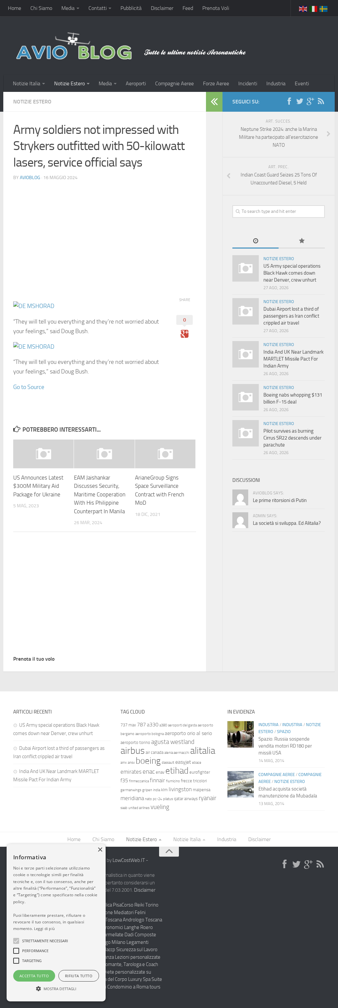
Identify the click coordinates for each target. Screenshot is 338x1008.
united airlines (139, 808)
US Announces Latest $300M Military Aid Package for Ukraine (38, 486)
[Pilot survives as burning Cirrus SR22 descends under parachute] (245, 433)
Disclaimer (162, 8)
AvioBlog (30, 177)
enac (149, 771)
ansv (131, 762)
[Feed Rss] (321, 101)
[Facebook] (289, 101)
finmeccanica (139, 781)
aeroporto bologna (149, 734)
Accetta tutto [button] (34, 975)
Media (68, 8)
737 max (128, 724)
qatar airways (186, 798)
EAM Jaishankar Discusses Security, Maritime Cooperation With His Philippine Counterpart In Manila (99, 494)
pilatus (168, 799)
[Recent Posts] (255, 241)
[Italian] (313, 8)
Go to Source (28, 387)
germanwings (130, 790)
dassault (168, 762)
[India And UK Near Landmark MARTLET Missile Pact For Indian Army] (245, 354)
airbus (132, 750)
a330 (152, 724)
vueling (160, 807)
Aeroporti (136, 83)
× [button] (99, 849)
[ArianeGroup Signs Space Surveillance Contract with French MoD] (165, 454)
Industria (276, 83)
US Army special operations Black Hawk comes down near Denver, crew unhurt (292, 273)
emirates (131, 771)
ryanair (207, 798)
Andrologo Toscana (142, 920)
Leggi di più (44, 928)
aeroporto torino (135, 742)
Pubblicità (131, 8)
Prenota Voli (215, 8)
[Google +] (310, 101)
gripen (147, 790)
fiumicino (173, 781)
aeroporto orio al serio (188, 733)
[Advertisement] (104, 232)
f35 (124, 780)
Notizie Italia (26, 83)
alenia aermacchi (176, 753)
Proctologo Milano (106, 942)
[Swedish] (324, 8)
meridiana (132, 798)
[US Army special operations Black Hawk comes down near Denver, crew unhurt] (245, 268)
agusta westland (172, 742)
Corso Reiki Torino (139, 905)
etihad (176, 770)
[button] (16, 941)
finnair (157, 780)
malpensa (201, 789)
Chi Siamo (41, 8)
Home (14, 8)
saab (123, 808)
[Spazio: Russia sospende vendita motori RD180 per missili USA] (240, 734)
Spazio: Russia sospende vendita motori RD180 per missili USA (285, 746)
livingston (180, 789)
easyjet (183, 762)
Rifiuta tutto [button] (78, 975)
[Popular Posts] (302, 241)
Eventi (302, 83)
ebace (196, 762)
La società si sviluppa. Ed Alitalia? (287, 523)
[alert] (56, 922)
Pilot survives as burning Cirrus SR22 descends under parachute (292, 438)
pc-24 (157, 799)
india (156, 790)
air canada (154, 752)
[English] (303, 8)
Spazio (284, 731)
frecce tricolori (194, 780)
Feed (188, 8)
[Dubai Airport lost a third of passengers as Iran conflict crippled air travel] (245, 311)
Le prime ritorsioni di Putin (280, 500)
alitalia (202, 750)
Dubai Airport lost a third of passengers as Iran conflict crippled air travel (291, 316)
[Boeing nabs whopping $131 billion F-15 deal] (245, 397)
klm (164, 789)
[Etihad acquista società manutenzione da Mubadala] (240, 784)
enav (160, 772)
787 (141, 724)
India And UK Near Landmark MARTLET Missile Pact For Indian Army (293, 359)
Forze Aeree (216, 83)
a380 (163, 725)
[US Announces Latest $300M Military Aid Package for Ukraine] (43, 454)
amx (123, 762)
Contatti (97, 8)
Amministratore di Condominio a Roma (109, 987)
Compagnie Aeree (174, 83)
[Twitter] (300, 101)
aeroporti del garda (182, 725)
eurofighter (199, 772)
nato (148, 799)
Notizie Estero (69, 83)
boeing (148, 761)
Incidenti (247, 83)
